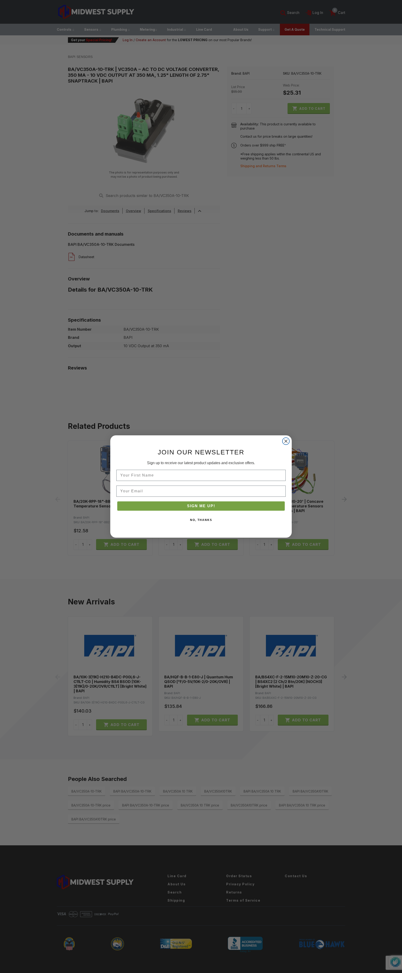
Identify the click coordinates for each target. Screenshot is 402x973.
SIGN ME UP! (201, 506)
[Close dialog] (285, 441)
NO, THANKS (201, 520)
